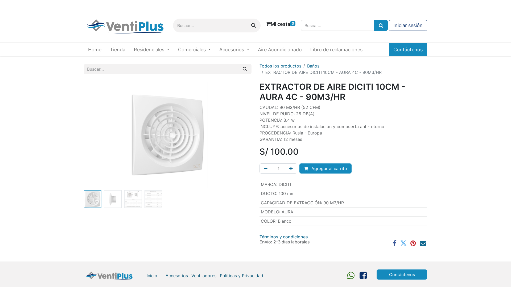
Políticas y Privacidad (241, 275)
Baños (313, 66)
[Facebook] (395, 243)
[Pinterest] (413, 243)
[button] (96, 135)
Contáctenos (408, 49)
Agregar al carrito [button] (328, 168)
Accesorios (177, 275)
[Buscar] (254, 25)
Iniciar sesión (408, 25)
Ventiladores (203, 275)
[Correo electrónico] (423, 243)
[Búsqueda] (381, 25)
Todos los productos (280, 66)
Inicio (152, 275)
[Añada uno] (291, 168)
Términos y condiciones (283, 236)
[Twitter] (403, 243)
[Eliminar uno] (265, 168)
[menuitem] (95, 49)
